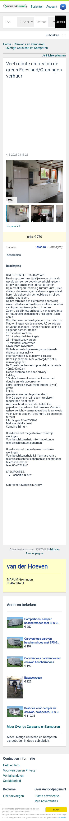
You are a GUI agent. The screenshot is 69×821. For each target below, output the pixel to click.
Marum (41, 247)
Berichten (37, 6)
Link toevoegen (13, 796)
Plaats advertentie (46, 796)
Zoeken (61, 21)
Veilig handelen (13, 775)
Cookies (62, 817)
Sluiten (56, 809)
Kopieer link (14, 226)
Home (7, 44)
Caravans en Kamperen (29, 44)
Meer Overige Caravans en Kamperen (33, 726)
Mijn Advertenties (46, 801)
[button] (34, 181)
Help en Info (11, 765)
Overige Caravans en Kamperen (27, 48)
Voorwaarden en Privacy (19, 770)
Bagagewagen (33, 677)
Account (51, 6)
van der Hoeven (27, 566)
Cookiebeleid (12, 781)
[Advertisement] (34, 114)
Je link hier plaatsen (54, 55)
